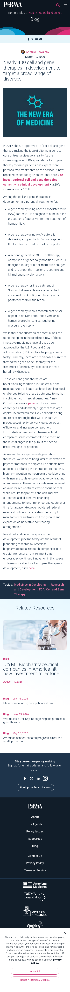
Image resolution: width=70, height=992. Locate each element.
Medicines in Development (31, 584)
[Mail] (40, 39)
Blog (22, 12)
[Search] (58, 5)
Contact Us (35, 855)
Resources (35, 838)
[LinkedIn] (36, 39)
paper (32, 403)
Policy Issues (35, 831)
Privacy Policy (35, 863)
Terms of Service (35, 870)
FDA (42, 589)
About (35, 817)
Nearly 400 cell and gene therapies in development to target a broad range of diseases (45, 12)
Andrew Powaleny (37, 52)
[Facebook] (28, 39)
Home (12, 12)
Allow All (35, 971)
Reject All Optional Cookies (35, 979)
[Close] (63, 932)
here (32, 568)
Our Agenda (35, 824)
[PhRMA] (12, 5)
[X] (32, 39)
